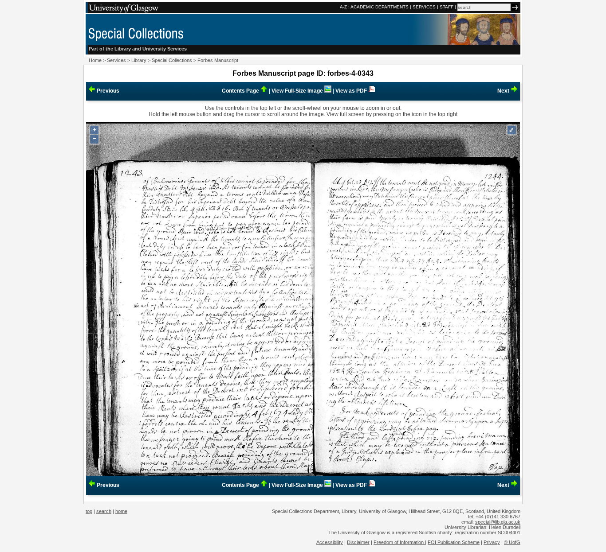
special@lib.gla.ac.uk (497, 522)
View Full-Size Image (298, 91)
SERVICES (424, 6)
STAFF (446, 6)
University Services (164, 48)
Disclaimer (358, 542)
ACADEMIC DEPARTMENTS (379, 6)
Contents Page (241, 91)
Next (504, 91)
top (89, 511)
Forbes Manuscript (217, 60)
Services (116, 60)
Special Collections (172, 60)
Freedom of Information (399, 542)
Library (138, 60)
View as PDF (351, 91)
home (121, 511)
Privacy (492, 542)
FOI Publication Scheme (454, 542)
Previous (107, 91)
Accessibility (329, 542)
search (103, 511)
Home (95, 60)
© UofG (512, 542)
